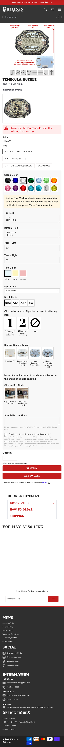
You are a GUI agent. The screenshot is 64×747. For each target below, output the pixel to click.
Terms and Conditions (11, 634)
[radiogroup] (32, 184)
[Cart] (52, 9)
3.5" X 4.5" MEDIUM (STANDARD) (18, 151)
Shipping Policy (9, 623)
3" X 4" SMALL (44, 166)
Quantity (7, 452)
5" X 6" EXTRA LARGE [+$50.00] (18, 166)
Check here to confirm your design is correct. (30, 434)
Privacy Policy (8, 630)
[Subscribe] (53, 599)
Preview (31, 468)
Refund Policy (8, 627)
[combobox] (32, 17)
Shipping (6, 463)
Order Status (8, 641)
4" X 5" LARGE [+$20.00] (15, 159)
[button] (32, 175)
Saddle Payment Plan (11, 638)
